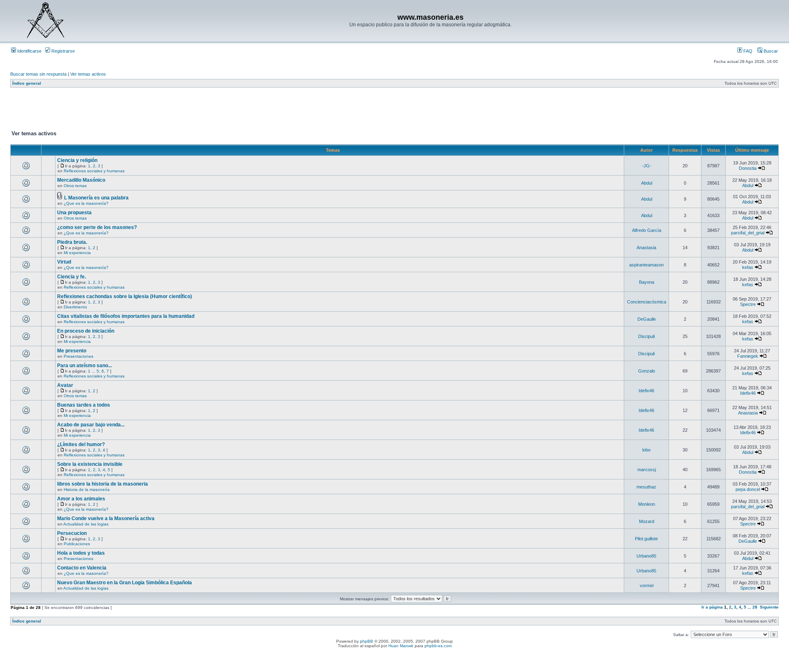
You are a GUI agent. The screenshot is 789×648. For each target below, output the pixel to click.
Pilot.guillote (646, 538)
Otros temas (75, 185)
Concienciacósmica (646, 301)
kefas (747, 267)
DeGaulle (646, 319)
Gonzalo (646, 370)
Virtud (64, 262)
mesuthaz (646, 486)
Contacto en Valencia (81, 568)
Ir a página (712, 607)
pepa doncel (748, 489)
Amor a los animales (81, 499)
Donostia (748, 168)
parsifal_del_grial (747, 232)
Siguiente (769, 607)
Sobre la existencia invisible (89, 464)
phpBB (366, 641)
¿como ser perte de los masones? (97, 227)
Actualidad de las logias (85, 524)
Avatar (65, 385)
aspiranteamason (646, 264)
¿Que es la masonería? (86, 203)
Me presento (71, 351)
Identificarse (29, 51)
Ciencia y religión (77, 160)
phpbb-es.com (438, 645)
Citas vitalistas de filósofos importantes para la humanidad (125, 316)
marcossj (646, 469)
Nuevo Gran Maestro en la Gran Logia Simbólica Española (124, 583)
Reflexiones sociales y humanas (94, 171)
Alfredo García (646, 230)
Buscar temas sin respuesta (38, 74)
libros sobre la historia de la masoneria (102, 484)
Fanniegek (747, 356)
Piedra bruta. (72, 242)
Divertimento (75, 307)
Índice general (26, 83)
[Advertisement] (159, 110)
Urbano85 (646, 555)
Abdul (646, 183)
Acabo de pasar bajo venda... (91, 425)
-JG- (646, 165)
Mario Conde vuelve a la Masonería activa (106, 518)
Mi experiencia (77, 252)
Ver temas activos (88, 74)
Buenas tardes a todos (83, 405)
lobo (646, 449)
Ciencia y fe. (71, 277)
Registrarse (62, 51)
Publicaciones (77, 544)
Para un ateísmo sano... (84, 365)
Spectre (748, 304)
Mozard (646, 521)
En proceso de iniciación (85, 331)
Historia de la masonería (87, 489)
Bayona (646, 282)
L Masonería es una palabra (96, 198)
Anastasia (646, 247)
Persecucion (72, 533)
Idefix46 (646, 390)
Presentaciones (78, 356)
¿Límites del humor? (81, 444)
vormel (646, 585)
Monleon (646, 504)
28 (754, 607)
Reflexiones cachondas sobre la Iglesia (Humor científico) (124, 296)
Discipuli (646, 336)
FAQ (747, 51)
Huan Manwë (400, 645)
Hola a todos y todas (81, 553)
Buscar (770, 51)
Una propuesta (74, 212)
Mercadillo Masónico (81, 180)
